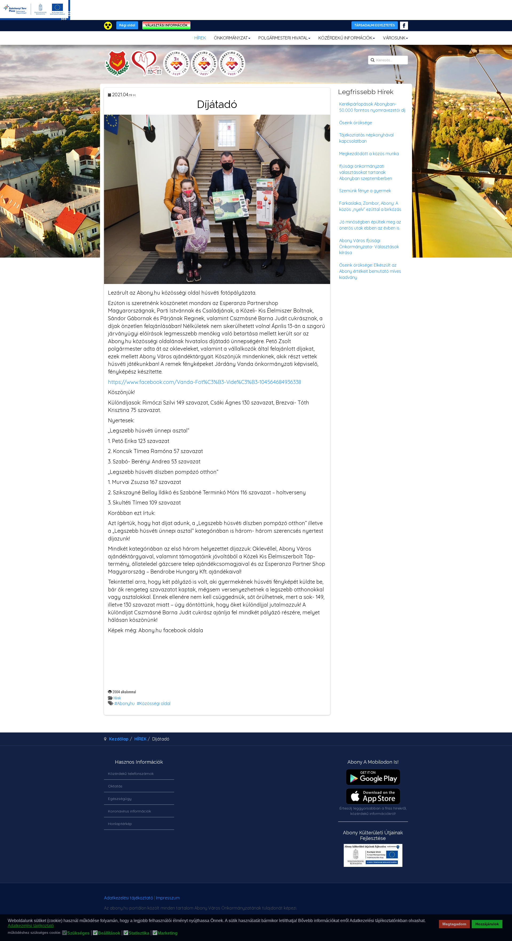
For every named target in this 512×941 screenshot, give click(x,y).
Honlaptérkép (120, 823)
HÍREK (200, 38)
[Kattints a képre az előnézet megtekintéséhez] (217, 199)
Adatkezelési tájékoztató (128, 897)
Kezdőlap (119, 739)
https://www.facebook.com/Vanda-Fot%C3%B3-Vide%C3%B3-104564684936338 (204, 382)
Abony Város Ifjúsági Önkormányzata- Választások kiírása (369, 246)
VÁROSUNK (394, 38)
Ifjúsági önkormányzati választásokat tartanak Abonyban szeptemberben (365, 172)
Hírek (117, 697)
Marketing (168, 933)
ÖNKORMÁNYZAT (231, 38)
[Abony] (175, 63)
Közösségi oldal (154, 703)
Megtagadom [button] (454, 924)
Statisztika (139, 933)
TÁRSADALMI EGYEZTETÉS (374, 25)
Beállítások (109, 933)
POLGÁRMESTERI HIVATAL (283, 38)
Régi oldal (127, 25)
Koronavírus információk (129, 811)
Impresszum (168, 897)
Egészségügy (119, 798)
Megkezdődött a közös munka (369, 153)
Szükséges (78, 933)
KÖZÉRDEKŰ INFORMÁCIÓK (345, 38)
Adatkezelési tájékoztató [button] (31, 925)
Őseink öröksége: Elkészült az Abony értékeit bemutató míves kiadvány (370, 271)
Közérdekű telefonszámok (131, 773)
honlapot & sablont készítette (332, 900)
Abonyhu (126, 703)
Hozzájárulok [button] (487, 924)
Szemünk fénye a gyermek (365, 190)
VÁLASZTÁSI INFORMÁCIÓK (166, 25)
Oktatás (115, 786)
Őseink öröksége (355, 122)
